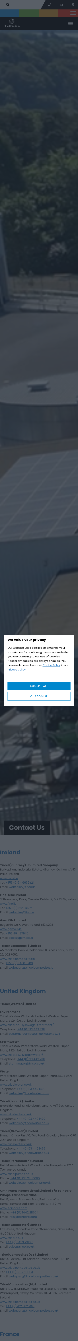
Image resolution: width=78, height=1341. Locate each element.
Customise (39, 696)
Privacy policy (17, 669)
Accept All (39, 686)
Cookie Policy (51, 665)
